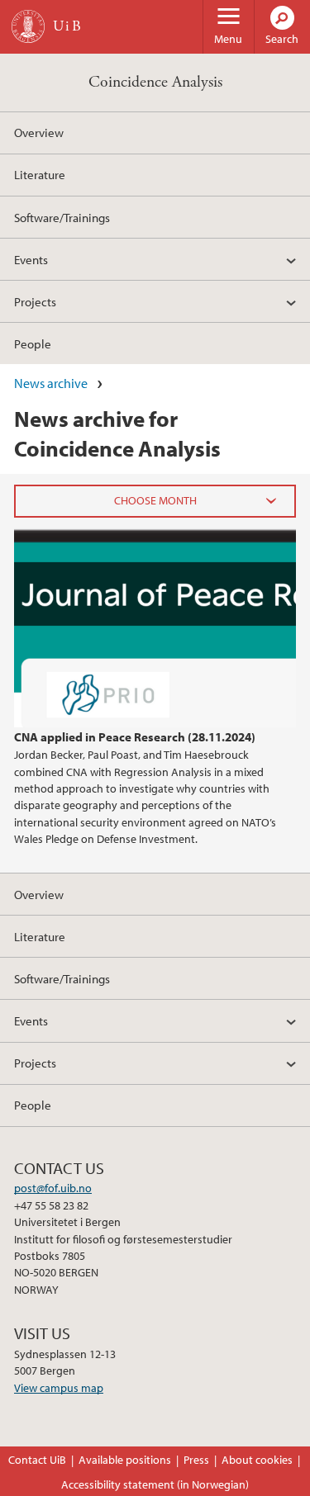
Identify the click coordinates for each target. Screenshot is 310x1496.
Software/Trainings (62, 217)
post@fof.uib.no (53, 1188)
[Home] (28, 26)
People (32, 343)
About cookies (257, 1459)
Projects (35, 301)
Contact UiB (37, 1459)
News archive (51, 383)
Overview (39, 132)
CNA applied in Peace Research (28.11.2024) (134, 736)
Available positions (125, 1459)
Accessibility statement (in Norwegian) (155, 1484)
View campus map (58, 1387)
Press (196, 1459)
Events (31, 259)
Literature (39, 174)
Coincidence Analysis (155, 82)
